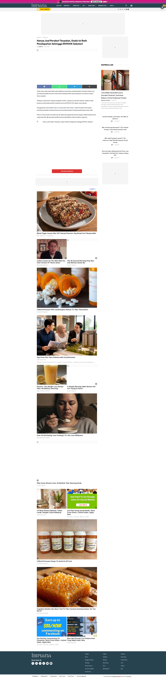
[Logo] (39, 5)
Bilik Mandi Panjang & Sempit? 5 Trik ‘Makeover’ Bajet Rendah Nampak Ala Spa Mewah (115, 140)
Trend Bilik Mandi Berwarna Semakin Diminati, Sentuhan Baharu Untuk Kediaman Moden (113, 95)
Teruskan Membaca (67, 171)
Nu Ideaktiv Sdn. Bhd (116, 676)
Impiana (39, 37)
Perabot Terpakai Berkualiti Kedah (63, 108)
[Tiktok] (124, 9)
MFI (112, 121)
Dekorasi (45, 37)
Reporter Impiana (105, 100)
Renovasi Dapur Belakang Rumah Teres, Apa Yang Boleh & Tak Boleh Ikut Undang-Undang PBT (115, 153)
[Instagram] (120, 9)
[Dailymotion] (128, 9)
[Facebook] (118, 9)
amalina (40, 46)
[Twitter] (122, 9)
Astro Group (129, 676)
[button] (126, 5)
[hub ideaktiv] (131, 4)
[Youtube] (126, 9)
